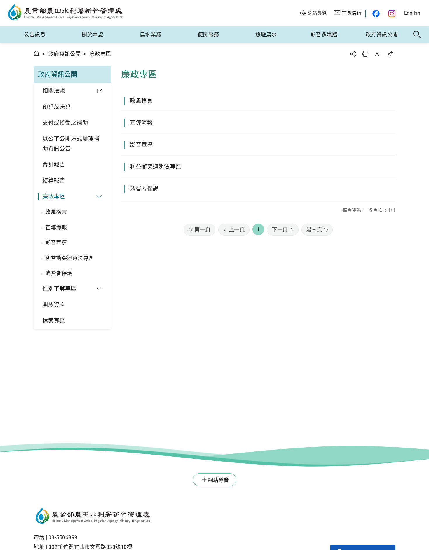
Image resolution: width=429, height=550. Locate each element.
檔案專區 (53, 320)
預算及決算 (56, 106)
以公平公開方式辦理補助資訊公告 (70, 143)
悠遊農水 (266, 35)
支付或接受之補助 (65, 122)
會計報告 (53, 164)
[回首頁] (158, 517)
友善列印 (365, 54)
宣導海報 (56, 227)
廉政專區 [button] (53, 196)
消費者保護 (58, 273)
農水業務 (150, 35)
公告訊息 (35, 35)
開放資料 (53, 304)
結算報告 (53, 180)
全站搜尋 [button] (417, 35)
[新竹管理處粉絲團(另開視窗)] (374, 13)
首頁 (37, 53)
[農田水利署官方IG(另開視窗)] (392, 13)
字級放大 (389, 54)
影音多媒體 (324, 35)
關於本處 (92, 35)
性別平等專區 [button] (59, 288)
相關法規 (53, 91)
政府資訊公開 (382, 35)
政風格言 (56, 212)
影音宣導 (56, 243)
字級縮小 (377, 54)
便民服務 (208, 35)
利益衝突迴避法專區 (69, 258)
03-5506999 (63, 537)
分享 (352, 54)
